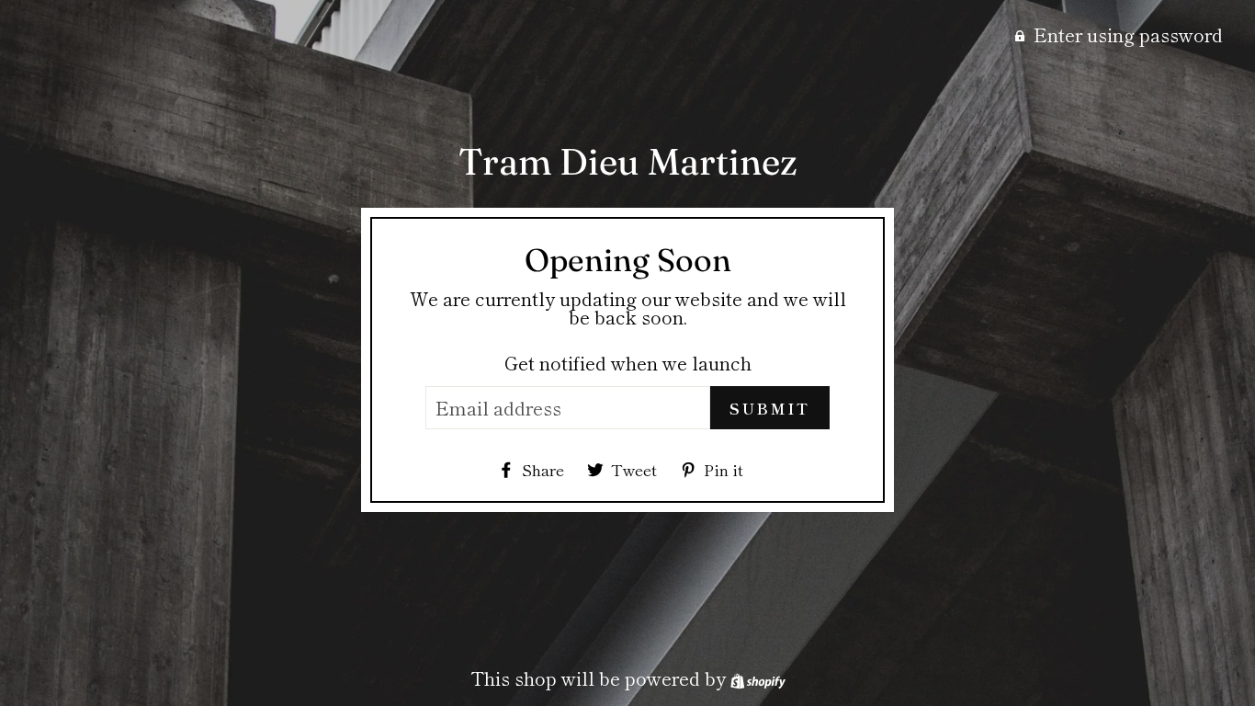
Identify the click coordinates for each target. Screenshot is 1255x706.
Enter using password (1128, 34)
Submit (769, 408)
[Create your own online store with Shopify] (758, 678)
